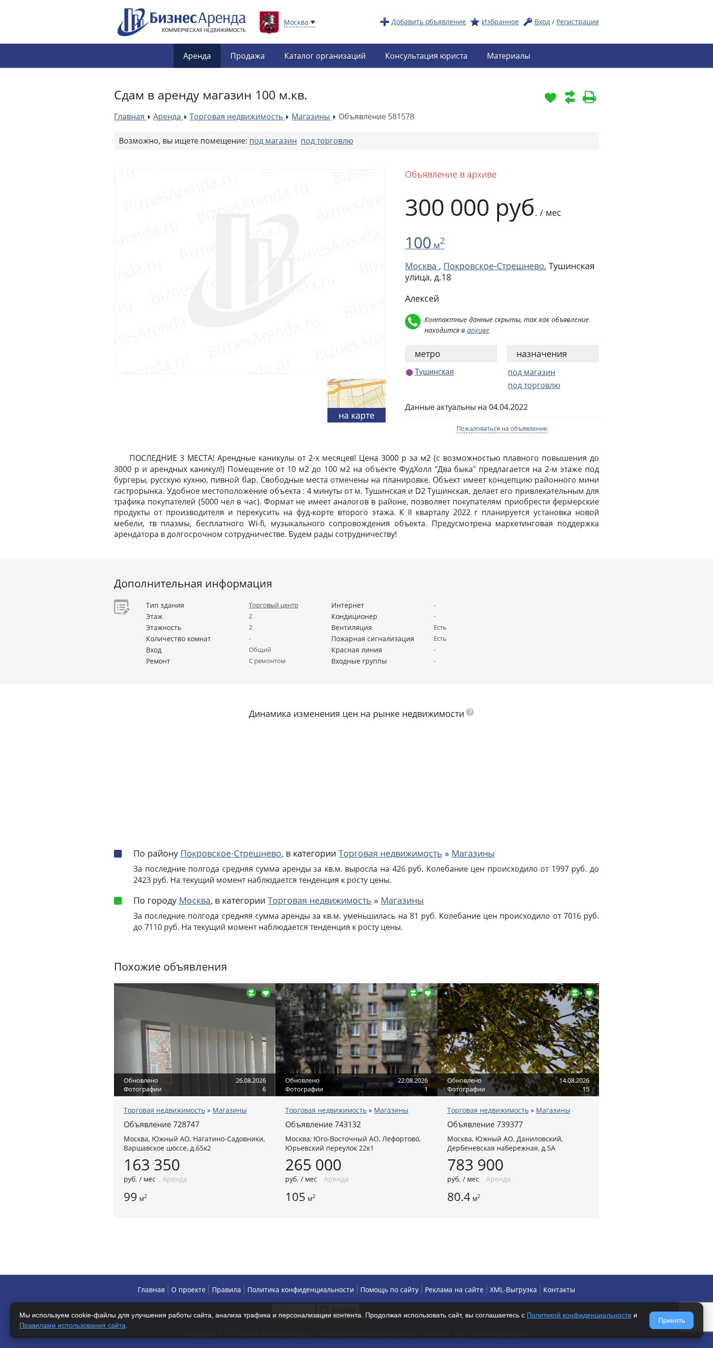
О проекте (188, 1289)
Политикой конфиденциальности (579, 1315)
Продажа (247, 55)
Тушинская (434, 372)
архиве (478, 330)
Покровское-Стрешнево (493, 266)
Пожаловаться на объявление (501, 428)
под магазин (273, 140)
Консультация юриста (426, 55)
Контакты (559, 1289)
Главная (151, 1289)
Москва (195, 900)
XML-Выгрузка (513, 1289)
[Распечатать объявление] (589, 97)
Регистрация (577, 21)
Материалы (508, 55)
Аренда (197, 55)
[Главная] (182, 21)
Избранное (500, 21)
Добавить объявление (428, 21)
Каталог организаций (325, 55)
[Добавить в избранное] (550, 97)
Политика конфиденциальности (300, 1289)
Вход (542, 21)
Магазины (473, 853)
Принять (671, 1320)
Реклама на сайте (454, 1289)
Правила (226, 1289)
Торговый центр (273, 605)
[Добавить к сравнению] (570, 97)
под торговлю (327, 140)
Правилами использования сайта (72, 1325)
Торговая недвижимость (390, 853)
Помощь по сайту (389, 1289)
